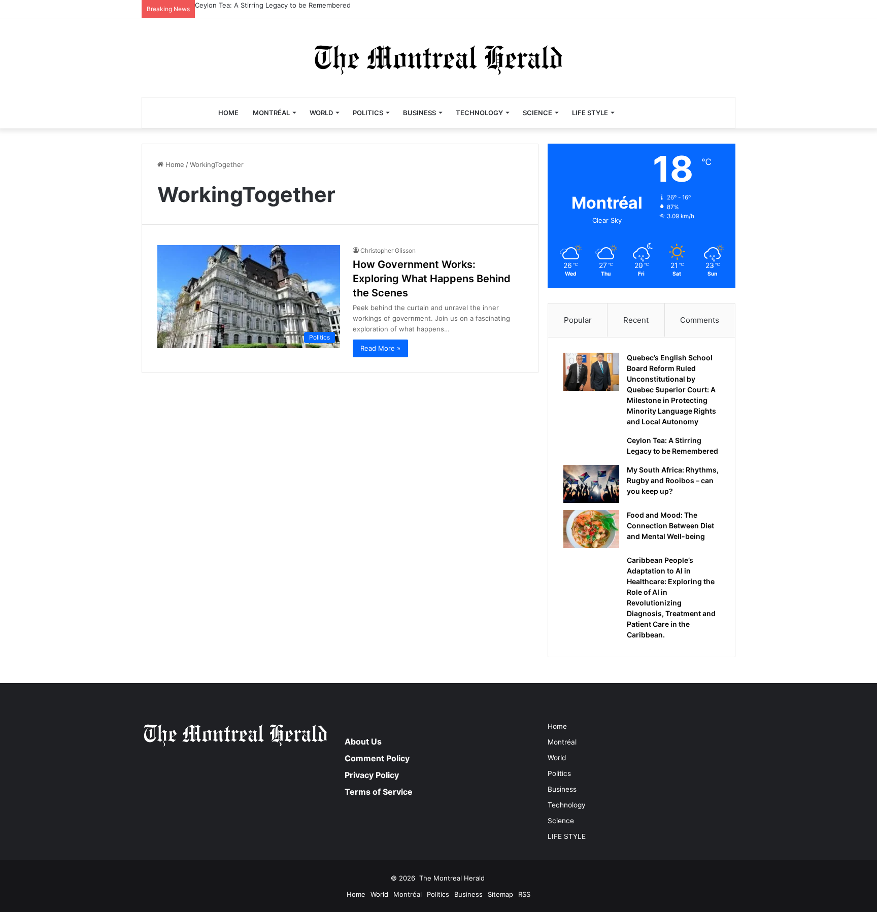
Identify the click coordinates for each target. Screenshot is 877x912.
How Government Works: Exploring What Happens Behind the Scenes (432, 278)
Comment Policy (377, 758)
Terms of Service (379, 792)
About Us (363, 741)
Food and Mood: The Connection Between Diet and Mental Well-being (670, 526)
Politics (368, 113)
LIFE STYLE (590, 113)
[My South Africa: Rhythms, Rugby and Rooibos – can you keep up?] (591, 484)
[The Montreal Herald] (438, 58)
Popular (578, 320)
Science (537, 113)
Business (419, 113)
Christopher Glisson (388, 250)
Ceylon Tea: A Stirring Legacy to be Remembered (273, 5)
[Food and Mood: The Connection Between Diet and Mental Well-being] (591, 529)
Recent (636, 320)
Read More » (380, 348)
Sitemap (500, 894)
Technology (479, 113)
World (321, 113)
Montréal (271, 113)
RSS (524, 894)
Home (228, 113)
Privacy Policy (372, 775)
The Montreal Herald (452, 878)
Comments (699, 320)
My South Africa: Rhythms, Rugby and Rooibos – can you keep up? (673, 480)
